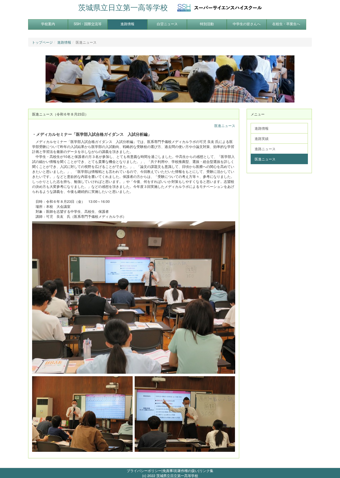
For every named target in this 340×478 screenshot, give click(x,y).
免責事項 (169, 470)
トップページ (42, 42)
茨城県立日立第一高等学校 (123, 7)
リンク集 (206, 470)
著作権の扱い (187, 470)
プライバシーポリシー (144, 470)
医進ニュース (224, 125)
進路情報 (64, 42)
